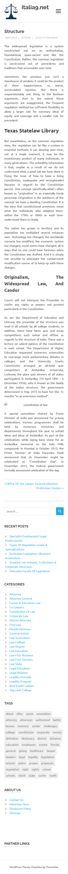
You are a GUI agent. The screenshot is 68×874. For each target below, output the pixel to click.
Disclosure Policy (20, 808)
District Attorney (20, 620)
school (46, 769)
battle (57, 720)
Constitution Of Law (22, 611)
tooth (53, 775)
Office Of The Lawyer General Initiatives (32, 483)
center (36, 726)
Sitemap (14, 813)
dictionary (28, 738)
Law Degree (17, 646)
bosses (10, 726)
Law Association (19, 637)
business (23, 726)
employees (29, 744)
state (32, 775)
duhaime (55, 738)
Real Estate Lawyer (21, 685)
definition (12, 738)
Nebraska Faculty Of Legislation (29, 571)
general (11, 750)
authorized (43, 720)
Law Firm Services (21, 659)
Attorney (15, 594)
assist (29, 713)
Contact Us (16, 799)
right (25, 769)
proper (33, 763)
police (22, 763)
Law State (15, 664)
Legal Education (19, 668)
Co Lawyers (16, 607)
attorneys (26, 720)
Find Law (15, 624)
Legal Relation (18, 672)
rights (35, 769)
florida (55, 744)
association (43, 713)
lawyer (51, 750)
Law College (17, 642)
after (20, 713)
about (9, 713)
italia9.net (35, 7)
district (42, 738)
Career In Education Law (24, 603)
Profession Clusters (48, 488)
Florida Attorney (20, 629)
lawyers (11, 757)
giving (23, 750)
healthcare (37, 750)
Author (26, 37)
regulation (12, 769)
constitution (26, 732)
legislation (47, 757)
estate (43, 744)
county (57, 732)
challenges (50, 726)
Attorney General (20, 598)
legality (33, 757)
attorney (11, 720)
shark (21, 775)
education (12, 744)
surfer (42, 775)
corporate (43, 732)
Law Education (18, 651)
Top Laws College (20, 690)
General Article (19, 633)
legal (22, 757)
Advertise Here (19, 804)
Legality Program (46, 37)
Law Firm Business (21, 655)
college (10, 732)
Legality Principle (20, 677)
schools (10, 775)
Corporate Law (18, 616)
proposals (47, 763)
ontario (10, 763)
